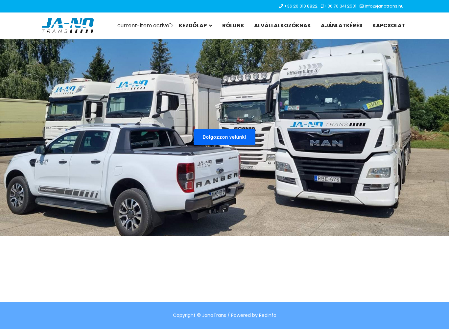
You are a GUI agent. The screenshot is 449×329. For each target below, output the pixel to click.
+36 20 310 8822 (301, 6)
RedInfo (267, 315)
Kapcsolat (388, 25)
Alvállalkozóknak (282, 25)
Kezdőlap (193, 25)
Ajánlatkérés (342, 25)
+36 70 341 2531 (340, 6)
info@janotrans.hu (384, 6)
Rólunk (233, 25)
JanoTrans (214, 315)
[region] (224, 137)
